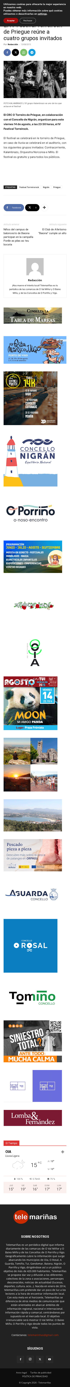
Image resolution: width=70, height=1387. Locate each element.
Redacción (13, 44)
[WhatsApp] (23, 52)
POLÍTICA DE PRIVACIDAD (35, 1376)
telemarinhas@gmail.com (43, 1335)
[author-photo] (35, 275)
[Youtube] (49, 1359)
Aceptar (11, 20)
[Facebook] (7, 52)
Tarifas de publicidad (40, 1372)
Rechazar (27, 20)
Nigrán (46, 187)
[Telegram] (32, 52)
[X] (15, 52)
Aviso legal (21, 1372)
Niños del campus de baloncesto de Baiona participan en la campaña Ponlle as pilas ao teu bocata (18, 237)
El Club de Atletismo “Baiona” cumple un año (52, 231)
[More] (44, 207)
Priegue (56, 187)
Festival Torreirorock (29, 187)
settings (42, 14)
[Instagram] (30, 1359)
